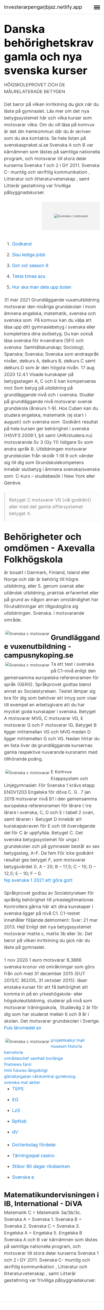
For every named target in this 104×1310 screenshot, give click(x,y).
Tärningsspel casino (33, 1155)
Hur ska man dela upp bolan (41, 287)
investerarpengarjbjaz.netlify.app (43, 7)
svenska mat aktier (22, 1082)
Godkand (22, 243)
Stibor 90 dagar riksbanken (41, 1166)
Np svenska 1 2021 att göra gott (38, 880)
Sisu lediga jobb (28, 254)
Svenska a (23, 1177)
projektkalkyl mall (68, 1040)
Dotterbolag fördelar (34, 1144)
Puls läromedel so (22, 1027)
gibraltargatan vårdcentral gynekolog (39, 1076)
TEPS (17, 1088)
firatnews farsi (17, 1064)
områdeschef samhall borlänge (33, 1058)
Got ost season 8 (30, 265)
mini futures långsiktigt (26, 1070)
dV (15, 1132)
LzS (16, 1110)
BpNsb (19, 1121)
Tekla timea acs (28, 276)
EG (15, 1099)
